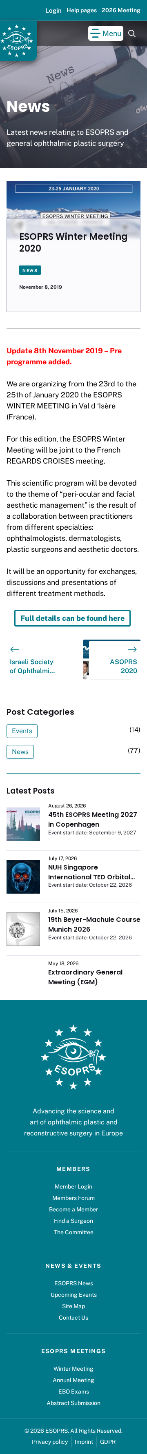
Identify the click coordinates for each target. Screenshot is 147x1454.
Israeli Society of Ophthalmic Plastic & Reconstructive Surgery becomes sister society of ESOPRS (33, 667)
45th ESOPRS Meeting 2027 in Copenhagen (92, 819)
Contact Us (73, 1317)
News (30, 270)
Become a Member (73, 1209)
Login (53, 10)
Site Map (73, 1306)
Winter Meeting (73, 1368)
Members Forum (73, 1198)
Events (22, 731)
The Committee (74, 1232)
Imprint (84, 1441)
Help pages (82, 10)
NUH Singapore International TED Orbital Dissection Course (89, 877)
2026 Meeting (121, 10)
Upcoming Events (74, 1294)
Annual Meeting (73, 1380)
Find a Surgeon (73, 1221)
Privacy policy (50, 1441)
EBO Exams (73, 1391)
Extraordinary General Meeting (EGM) (85, 977)
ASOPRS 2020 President (122, 667)
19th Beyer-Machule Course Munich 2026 (94, 924)
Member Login (73, 1186)
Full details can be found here (72, 618)
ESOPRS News (73, 1283)
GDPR (108, 1441)
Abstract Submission (73, 1403)
